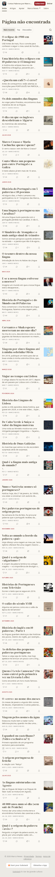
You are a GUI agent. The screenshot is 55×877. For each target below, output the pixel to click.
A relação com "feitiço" (12, 764)
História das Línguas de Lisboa (17, 402)
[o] (48, 739)
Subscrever (40, 3)
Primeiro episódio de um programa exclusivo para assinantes (17, 743)
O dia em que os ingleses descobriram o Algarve (18, 119)
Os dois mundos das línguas (20, 98)
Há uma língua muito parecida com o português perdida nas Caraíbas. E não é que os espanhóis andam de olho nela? (19, 218)
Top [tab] (18, 30)
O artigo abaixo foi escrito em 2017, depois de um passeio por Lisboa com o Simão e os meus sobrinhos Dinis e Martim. (21, 380)
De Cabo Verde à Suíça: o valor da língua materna (18, 423)
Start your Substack (19, 865)
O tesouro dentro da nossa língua (19, 255)
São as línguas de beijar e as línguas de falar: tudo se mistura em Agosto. (19, 790)
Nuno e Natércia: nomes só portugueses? (19, 488)
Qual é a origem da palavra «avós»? (19, 827)
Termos (38, 856)
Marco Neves (14, 49)
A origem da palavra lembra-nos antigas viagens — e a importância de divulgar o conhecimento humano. (20, 565)
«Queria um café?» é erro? (19, 80)
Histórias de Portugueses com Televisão (18, 586)
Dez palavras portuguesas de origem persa (21, 510)
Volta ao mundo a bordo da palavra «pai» (19, 537)
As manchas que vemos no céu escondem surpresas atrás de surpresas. (20, 448)
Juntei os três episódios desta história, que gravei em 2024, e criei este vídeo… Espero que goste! (21, 408)
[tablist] (17, 29)
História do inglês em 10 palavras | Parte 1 (17, 629)
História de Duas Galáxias (18, 443)
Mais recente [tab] (9, 30)
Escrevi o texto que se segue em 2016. (19, 591)
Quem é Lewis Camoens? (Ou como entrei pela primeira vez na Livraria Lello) (21, 674)
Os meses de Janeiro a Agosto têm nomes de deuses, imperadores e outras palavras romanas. (20, 703)
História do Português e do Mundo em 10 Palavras (19, 302)
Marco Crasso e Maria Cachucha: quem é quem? (18, 143)
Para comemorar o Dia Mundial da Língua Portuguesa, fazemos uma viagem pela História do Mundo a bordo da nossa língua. (20, 308)
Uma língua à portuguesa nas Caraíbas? (21, 212)
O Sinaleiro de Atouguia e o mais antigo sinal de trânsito (20, 234)
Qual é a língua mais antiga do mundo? (19, 464)
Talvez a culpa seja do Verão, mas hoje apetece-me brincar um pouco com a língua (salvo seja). (21, 657)
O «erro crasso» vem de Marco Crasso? (19, 148)
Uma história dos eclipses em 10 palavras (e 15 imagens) (21, 60)
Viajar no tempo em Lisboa (19, 376)
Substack (16, 871)
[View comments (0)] (16, 74)
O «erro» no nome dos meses (21, 699)
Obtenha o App (40, 865)
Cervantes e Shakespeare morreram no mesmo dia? (19, 329)
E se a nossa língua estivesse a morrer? (20, 280)
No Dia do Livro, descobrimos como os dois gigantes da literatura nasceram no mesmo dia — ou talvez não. (21, 335)
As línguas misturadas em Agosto (18, 784)
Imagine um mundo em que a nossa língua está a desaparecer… (21, 286)
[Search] (50, 29)
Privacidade (29, 856)
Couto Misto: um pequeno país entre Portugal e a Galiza (18, 164)
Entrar (49, 3)
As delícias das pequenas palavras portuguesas (18, 651)
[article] (27, 44)
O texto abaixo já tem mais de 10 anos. (19, 170)
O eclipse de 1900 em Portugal (15, 38)
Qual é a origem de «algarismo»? (14, 559)
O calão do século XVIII (17, 603)
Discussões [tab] (27, 30)
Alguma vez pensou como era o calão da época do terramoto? (20, 608)
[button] (4, 8)
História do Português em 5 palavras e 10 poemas (20, 190)
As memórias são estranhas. (14, 124)
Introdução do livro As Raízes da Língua (19, 260)
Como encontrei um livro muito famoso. (19, 680)
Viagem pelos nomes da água (21, 717)
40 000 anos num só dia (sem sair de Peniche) (20, 806)
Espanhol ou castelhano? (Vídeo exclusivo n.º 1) (18, 737)
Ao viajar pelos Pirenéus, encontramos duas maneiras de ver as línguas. (21, 103)
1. (3, 468)
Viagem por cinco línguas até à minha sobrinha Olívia (21, 350)
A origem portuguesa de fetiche (18, 759)
